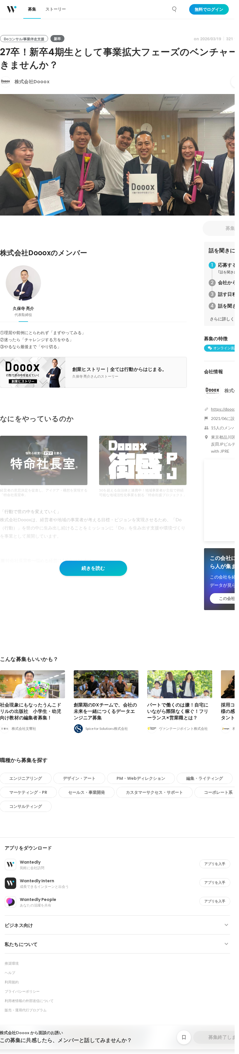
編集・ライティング (204, 778)
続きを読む (93, 568)
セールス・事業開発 (86, 792)
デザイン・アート (79, 778)
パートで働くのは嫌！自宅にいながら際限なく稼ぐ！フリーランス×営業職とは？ (178, 711)
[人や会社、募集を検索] (174, 9)
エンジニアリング (25, 778)
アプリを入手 (214, 863)
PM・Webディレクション (141, 778)
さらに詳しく (222, 319)
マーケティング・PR (28, 792)
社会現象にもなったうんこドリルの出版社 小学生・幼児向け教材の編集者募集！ (30, 711)
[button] (120, 848)
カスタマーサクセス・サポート (154, 792)
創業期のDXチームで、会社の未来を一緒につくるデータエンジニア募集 (105, 711)
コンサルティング (25, 806)
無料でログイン (209, 9)
